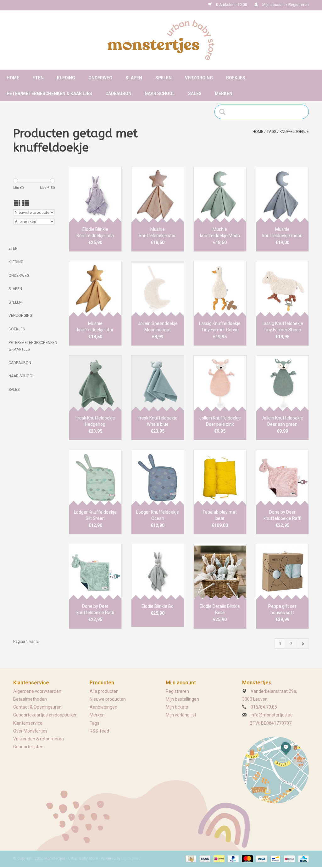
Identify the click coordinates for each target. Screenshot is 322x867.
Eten (38, 77)
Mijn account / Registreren (285, 5)
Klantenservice (27, 723)
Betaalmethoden (30, 699)
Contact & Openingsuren (37, 707)
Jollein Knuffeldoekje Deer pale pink (220, 421)
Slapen (133, 77)
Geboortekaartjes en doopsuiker (45, 714)
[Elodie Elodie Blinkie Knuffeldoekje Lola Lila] (95, 194)
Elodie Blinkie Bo (158, 606)
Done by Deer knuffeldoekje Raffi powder (282, 516)
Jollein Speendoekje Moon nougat (158, 326)
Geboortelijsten (28, 746)
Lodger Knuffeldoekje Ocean (157, 515)
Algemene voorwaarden (37, 691)
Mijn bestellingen (182, 699)
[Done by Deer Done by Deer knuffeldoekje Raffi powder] (282, 477)
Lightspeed (131, 858)
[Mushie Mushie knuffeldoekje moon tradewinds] (282, 194)
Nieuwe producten (108, 699)
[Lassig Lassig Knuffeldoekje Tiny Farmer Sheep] (282, 289)
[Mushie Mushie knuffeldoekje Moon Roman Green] (219, 194)
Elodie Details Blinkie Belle (220, 609)
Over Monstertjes (30, 730)
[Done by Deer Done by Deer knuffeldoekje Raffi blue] (95, 571)
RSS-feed (99, 730)
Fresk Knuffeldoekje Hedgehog (95, 421)
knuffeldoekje (294, 131)
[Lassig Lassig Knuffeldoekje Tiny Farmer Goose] (219, 289)
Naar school (160, 93)
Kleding (66, 77)
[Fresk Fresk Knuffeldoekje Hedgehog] (95, 383)
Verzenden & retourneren (38, 738)
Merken (223, 93)
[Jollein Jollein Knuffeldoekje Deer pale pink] (219, 383)
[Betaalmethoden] (190, 859)
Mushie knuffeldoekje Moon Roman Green (220, 233)
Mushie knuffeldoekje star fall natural (157, 233)
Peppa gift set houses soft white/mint (282, 610)
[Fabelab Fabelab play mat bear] (219, 477)
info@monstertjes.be (272, 714)
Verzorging (199, 77)
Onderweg (100, 77)
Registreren (177, 691)
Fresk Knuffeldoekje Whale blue (157, 421)
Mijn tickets (177, 707)
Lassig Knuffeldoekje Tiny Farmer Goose (220, 326)
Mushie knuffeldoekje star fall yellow (95, 327)
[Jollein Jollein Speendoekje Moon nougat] (157, 289)
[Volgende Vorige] (302, 644)
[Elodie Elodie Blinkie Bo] (157, 571)
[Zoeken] (224, 112)
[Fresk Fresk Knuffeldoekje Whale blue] (157, 383)
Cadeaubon (118, 93)
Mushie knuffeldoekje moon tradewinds (282, 233)
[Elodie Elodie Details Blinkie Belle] (219, 571)
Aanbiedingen (103, 707)
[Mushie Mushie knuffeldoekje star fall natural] (157, 194)
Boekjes (235, 77)
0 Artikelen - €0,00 (231, 5)
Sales (195, 93)
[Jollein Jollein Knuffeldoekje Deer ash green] (282, 383)
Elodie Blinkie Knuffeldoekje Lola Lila (95, 233)
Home (13, 77)
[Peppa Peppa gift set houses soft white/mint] (282, 571)
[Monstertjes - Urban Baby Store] (161, 40)
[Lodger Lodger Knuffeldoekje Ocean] (157, 477)
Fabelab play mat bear (220, 515)
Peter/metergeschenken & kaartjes (49, 93)
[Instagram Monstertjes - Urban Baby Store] (40, 5)
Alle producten (104, 691)
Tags (271, 131)
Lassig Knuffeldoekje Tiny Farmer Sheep (282, 326)
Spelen (163, 77)
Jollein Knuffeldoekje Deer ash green (282, 421)
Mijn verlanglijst (181, 714)
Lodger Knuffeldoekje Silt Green (95, 515)
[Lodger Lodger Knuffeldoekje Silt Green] (95, 477)
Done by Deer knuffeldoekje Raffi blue (95, 610)
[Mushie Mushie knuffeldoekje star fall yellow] (95, 289)
